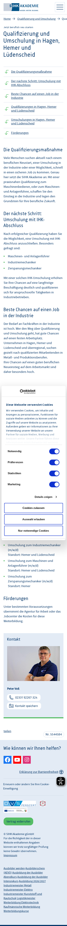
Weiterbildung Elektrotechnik (21, 902)
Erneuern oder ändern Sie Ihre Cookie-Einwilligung (26, 786)
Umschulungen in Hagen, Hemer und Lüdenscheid (33, 122)
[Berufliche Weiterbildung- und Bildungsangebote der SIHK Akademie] (27, 7)
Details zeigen (43, 496)
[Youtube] (17, 760)
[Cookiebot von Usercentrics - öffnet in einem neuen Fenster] (19, 391)
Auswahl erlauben (33, 519)
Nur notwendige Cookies (33, 530)
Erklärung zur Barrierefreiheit (38, 772)
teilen (7, 731)
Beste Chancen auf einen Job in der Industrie (35, 96)
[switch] (54, 462)
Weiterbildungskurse (16, 911)
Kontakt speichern (26, 706)
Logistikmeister (26, 898)
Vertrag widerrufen (18, 821)
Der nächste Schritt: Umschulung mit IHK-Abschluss (36, 83)
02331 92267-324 (26, 697)
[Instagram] (27, 760)
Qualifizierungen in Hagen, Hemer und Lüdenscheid (33, 109)
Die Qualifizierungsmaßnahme (31, 72)
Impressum (10, 855)
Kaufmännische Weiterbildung (22, 907)
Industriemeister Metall (17, 885)
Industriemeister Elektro (18, 890)
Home (7, 19)
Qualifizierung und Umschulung (36, 19)
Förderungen (20, 133)
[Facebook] (7, 760)
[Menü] (60, 7)
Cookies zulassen (33, 507)
